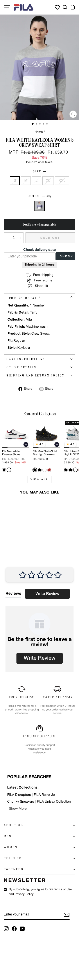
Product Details (24, 298)
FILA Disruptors (19, 794)
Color (39, 196)
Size (39, 171)
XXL (62, 180)
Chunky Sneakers (20, 801)
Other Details (21, 367)
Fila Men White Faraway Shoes (11, 453)
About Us (13, 825)
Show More (18, 808)
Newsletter (25, 880)
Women (11, 847)
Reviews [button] (13, 594)
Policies (13, 858)
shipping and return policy (35, 375)
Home (38, 132)
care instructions (26, 359)
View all (39, 479)
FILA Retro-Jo (44, 794)
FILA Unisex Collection (54, 801)
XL (48, 180)
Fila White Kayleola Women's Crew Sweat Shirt (15, 532)
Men (8, 836)
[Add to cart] (25, 444)
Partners (13, 869)
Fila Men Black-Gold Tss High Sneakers (45, 453)
